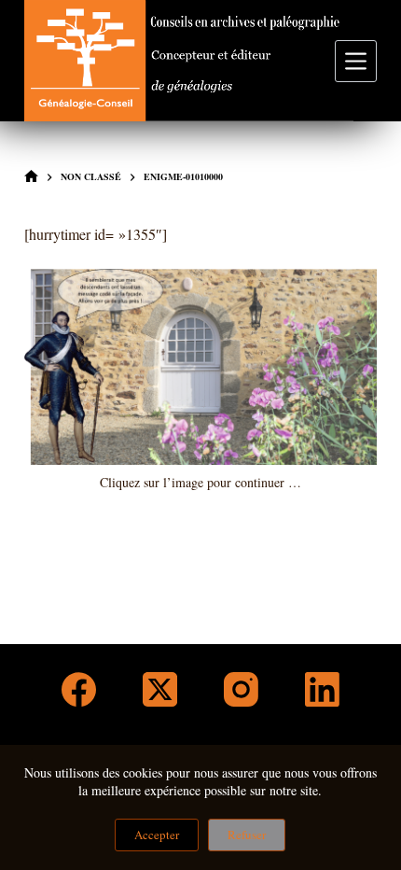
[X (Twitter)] (160, 689)
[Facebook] (79, 689)
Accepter (156, 834)
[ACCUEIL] (31, 177)
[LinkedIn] (322, 689)
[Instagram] (241, 689)
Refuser (247, 834)
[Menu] (356, 61)
